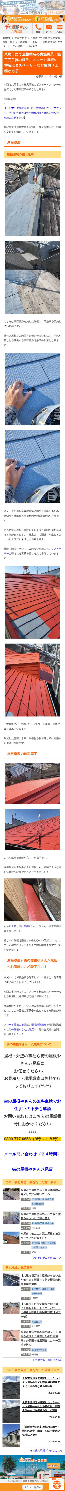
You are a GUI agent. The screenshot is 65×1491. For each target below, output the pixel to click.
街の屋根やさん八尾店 (21, 1029)
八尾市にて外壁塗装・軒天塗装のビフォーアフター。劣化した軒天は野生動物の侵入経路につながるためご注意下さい (32, 113)
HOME (7, 38)
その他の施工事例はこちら (47, 1257)
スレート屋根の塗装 (15, 1024)
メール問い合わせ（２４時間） (32, 1154)
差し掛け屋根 (21, 926)
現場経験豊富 (38, 1024)
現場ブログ (20, 38)
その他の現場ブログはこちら (46, 1450)
